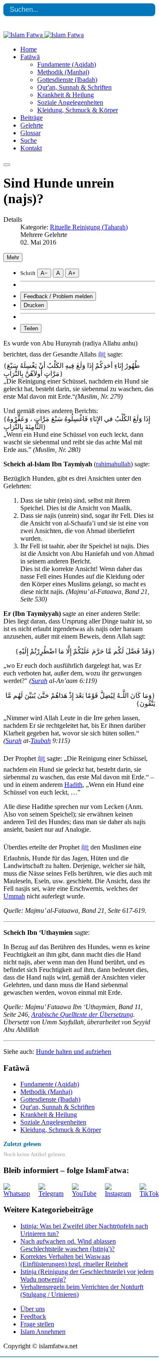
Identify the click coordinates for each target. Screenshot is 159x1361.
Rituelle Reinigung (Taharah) (89, 227)
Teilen (31, 328)
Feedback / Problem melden (58, 296)
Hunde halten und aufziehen (73, 1051)
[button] (30, 56)
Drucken (34, 305)
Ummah (14, 896)
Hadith (73, 784)
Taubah (40, 740)
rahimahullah (113, 464)
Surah (39, 680)
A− (44, 273)
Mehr (13, 257)
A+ (72, 273)
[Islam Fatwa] (43, 34)
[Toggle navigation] (6, 164)
